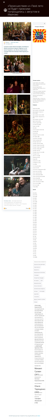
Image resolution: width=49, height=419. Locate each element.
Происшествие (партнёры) (39, 264)
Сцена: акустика (36, 171)
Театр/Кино (36, 296)
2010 (34, 220)
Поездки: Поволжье (37, 143)
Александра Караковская (17, 200)
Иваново (17, 203)
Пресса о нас (35, 155)
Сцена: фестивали (14, 42)
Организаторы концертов (39, 288)
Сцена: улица (35, 178)
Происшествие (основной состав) (41, 261)
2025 (34, 194)
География (36, 275)
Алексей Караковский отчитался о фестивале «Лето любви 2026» (39, 88)
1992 (34, 251)
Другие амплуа (36, 121)
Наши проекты (37, 267)
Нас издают (35, 136)
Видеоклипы (35, 108)
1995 (34, 246)
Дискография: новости (37, 114)
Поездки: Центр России (37, 152)
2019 (34, 205)
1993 (34, 250)
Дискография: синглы (37, 119)
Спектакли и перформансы (38, 169)
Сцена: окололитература (38, 176)
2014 (34, 213)
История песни (36, 124)
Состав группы (36, 166)
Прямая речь (35, 157)
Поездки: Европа (36, 141)
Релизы (35, 302)
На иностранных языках (38, 129)
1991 (34, 253)
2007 (34, 225)
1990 (34, 255)
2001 (34, 236)
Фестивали (36, 280)
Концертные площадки (38, 277)
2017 (34, 208)
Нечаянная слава (36, 138)
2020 (34, 203)
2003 (34, 232)
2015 (34, 212)
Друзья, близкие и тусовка (39, 299)
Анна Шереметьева (17, 202)
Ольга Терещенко (23, 203)
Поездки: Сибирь (36, 148)
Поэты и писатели (37, 285)
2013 (34, 215)
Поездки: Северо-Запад (37, 147)
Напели (34, 133)
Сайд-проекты (36, 160)
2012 (34, 217)
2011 (34, 219)
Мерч (34, 128)
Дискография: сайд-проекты (38, 116)
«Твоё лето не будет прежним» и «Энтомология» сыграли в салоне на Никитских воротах (39, 92)
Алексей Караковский (8, 202)
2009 (34, 222)
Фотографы (42, 291)
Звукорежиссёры (37, 283)
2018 (34, 206)
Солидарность (36, 162)
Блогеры (36, 291)
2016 (34, 210)
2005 (34, 229)
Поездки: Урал (36, 150)
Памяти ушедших (36, 140)
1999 (34, 239)
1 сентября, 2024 (9, 43)
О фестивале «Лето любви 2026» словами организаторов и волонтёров (39, 84)
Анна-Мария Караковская (9, 203)
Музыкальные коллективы (39, 272)
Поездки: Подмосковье (37, 145)
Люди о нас (35, 126)
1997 (34, 243)
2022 (34, 200)
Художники (36, 294)
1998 (34, 241)
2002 (34, 234)
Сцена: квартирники (37, 174)
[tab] (41, 261)
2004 (34, 231)
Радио (34, 159)
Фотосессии (35, 185)
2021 (34, 201)
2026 (34, 193)
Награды (34, 131)
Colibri (38, 415)
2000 (34, 238)
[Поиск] (44, 23)
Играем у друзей (36, 122)
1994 (34, 248)
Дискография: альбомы (37, 110)
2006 (34, 227)
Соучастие (35, 167)
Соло (34, 164)
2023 (34, 198)
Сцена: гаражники (36, 172)
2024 (34, 196)
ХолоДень (19, 205)
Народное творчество (37, 134)
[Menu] (4, 2)
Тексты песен (35, 183)
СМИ (41, 280)
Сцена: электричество (37, 181)
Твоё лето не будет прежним (10, 205)
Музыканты (36, 269)
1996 (34, 245)
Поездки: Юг (35, 153)
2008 (34, 224)
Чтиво (34, 186)
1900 (34, 257)
